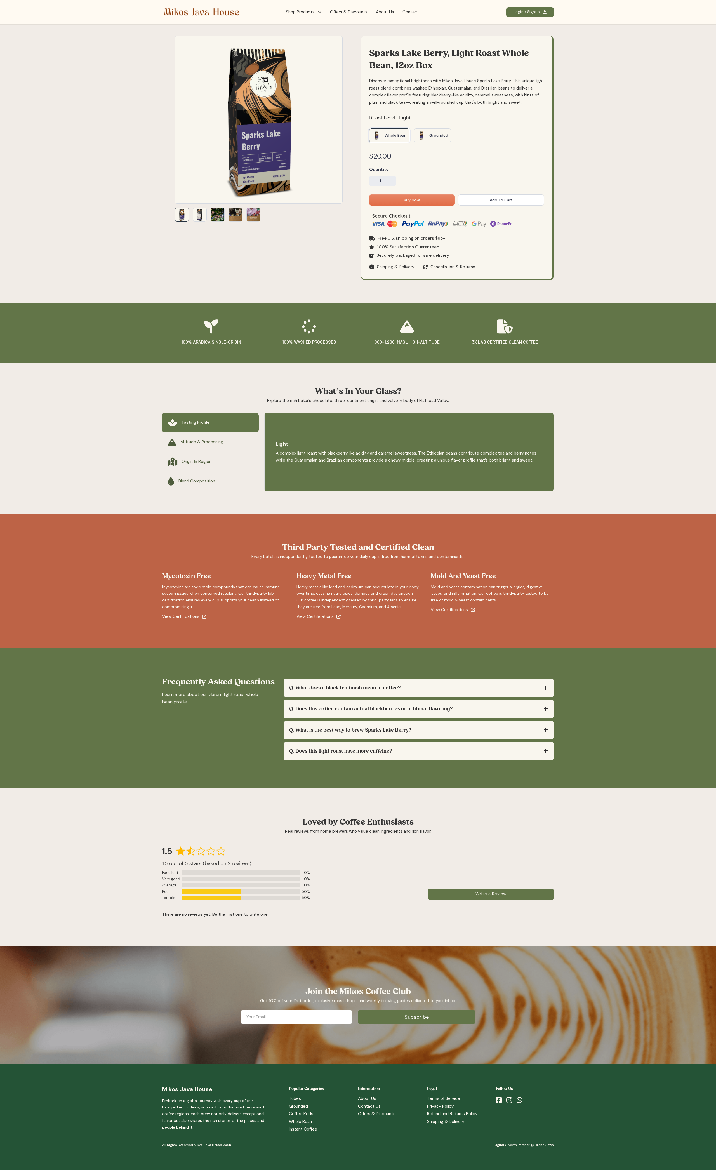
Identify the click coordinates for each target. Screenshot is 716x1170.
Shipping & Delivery (395, 267)
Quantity (378, 169)
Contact (410, 12)
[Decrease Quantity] (373, 181)
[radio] (389, 135)
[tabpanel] (409, 452)
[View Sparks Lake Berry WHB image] (182, 215)
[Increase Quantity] (392, 181)
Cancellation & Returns (452, 267)
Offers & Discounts (349, 12)
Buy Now (412, 200)
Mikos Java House (187, 1089)
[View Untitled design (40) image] (218, 215)
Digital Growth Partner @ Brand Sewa (524, 1145)
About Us (385, 12)
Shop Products (300, 12)
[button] (419, 688)
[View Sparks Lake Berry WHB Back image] (200, 215)
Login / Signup (527, 12)
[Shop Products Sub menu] (319, 12)
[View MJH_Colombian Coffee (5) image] (235, 215)
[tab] (210, 422)
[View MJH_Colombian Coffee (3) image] (253, 215)
